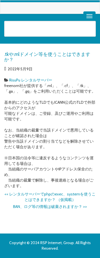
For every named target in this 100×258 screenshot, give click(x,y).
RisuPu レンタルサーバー (30, 80)
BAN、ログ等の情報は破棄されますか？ (50, 206)
